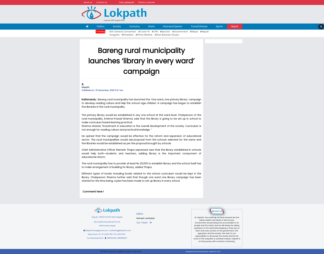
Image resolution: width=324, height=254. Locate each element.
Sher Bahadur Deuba (167, 34)
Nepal (195, 31)
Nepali (234, 26)
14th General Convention (122, 31)
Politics (100, 26)
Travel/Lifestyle (199, 26)
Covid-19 (145, 31)
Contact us (101, 2)
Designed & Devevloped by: (203, 251)
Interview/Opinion (172, 26)
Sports (219, 26)
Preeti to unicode (146, 2)
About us (88, 2)
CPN (155, 31)
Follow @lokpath (126, 2)
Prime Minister (145, 34)
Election (166, 31)
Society (117, 26)
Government (181, 31)
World (151, 26)
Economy (135, 26)
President (128, 34)
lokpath (85, 87)
